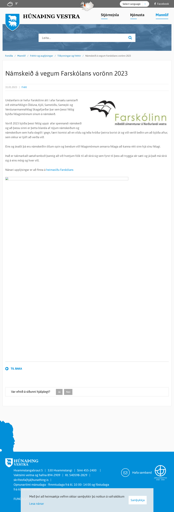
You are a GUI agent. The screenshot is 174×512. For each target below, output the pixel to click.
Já (59, 391)
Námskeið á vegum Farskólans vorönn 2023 (108, 55)
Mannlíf (21, 55)
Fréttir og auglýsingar (41, 55)
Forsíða (9, 55)
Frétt (24, 87)
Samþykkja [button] (138, 500)
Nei (68, 391)
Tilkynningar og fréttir (69, 55)
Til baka (16, 368)
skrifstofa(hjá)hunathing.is (31, 480)
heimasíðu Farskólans (59, 169)
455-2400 (91, 470)
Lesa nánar (36, 503)
